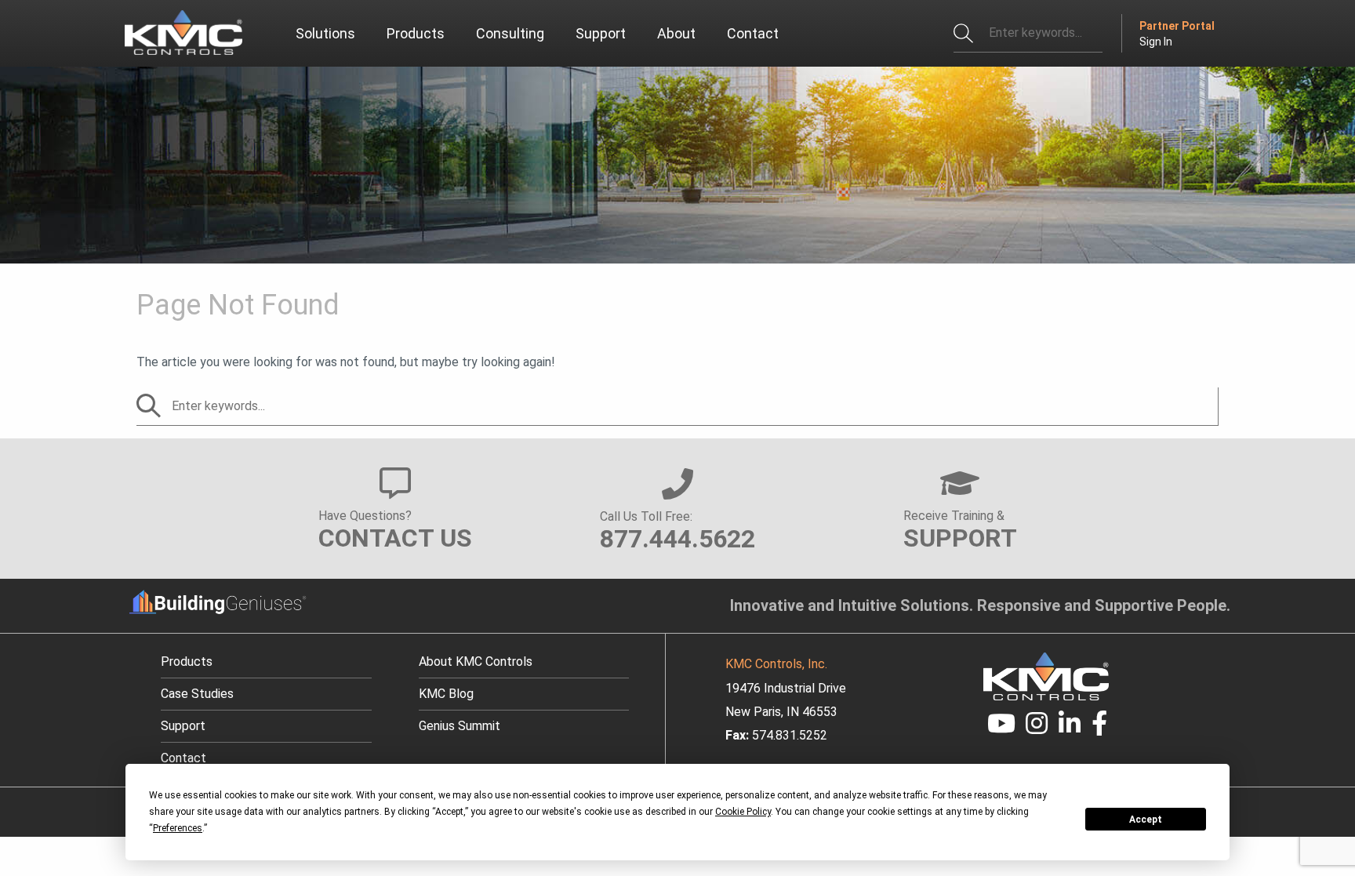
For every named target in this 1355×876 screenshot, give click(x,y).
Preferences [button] (177, 828)
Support (183, 725)
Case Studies (197, 693)
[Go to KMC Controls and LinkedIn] (1069, 728)
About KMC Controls (475, 661)
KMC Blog (446, 693)
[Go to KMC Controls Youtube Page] (1001, 728)
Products (187, 661)
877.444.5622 (677, 539)
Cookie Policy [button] (743, 811)
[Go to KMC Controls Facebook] (1099, 728)
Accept (1145, 819)
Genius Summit (459, 725)
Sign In (1155, 41)
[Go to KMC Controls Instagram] (1037, 728)
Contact (183, 758)
